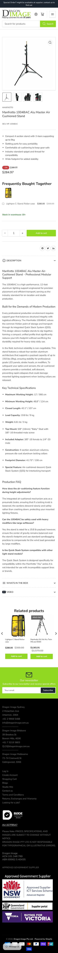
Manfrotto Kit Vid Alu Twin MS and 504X (41, 640)
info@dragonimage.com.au (15, 722)
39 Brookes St (9, 734)
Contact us (7, 790)
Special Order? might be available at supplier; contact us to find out (29, 4)
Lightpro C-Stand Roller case (20, 203)
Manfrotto (7, 107)
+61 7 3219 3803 (11, 742)
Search (50, 23)
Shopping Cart (9, 779)
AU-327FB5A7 (9, 824)
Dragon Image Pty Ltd (23, 939)
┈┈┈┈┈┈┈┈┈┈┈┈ (10, 726)
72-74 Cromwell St (11, 758)
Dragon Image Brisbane (14, 730)
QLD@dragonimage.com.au (16, 746)
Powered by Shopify (43, 939)
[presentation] (2, 633)
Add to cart (16, 656)
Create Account (10, 775)
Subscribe (48, 690)
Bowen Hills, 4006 (11, 738)
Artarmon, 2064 (10, 714)
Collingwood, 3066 (11, 762)
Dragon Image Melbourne (15, 754)
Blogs (5, 782)
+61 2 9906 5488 (11, 718)
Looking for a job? (11, 802)
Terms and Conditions (13, 794)
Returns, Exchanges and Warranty (19, 798)
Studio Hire (7, 786)
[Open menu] (52, 14)
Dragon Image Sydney (13, 707)
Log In (5, 771)
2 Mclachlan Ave (10, 711)
